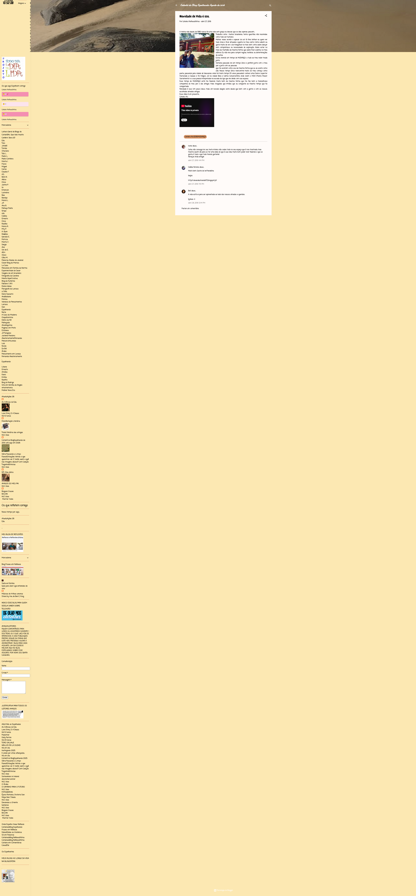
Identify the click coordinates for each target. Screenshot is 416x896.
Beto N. (4, 177)
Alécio (4, 179)
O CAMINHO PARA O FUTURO (13, 787)
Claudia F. (5, 172)
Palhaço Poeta (7, 208)
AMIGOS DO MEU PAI (10, 483)
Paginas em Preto (9, 328)
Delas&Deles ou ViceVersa (12, 832)
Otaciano (5, 151)
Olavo (4, 255)
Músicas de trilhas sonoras (12, 594)
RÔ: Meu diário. (8, 472)
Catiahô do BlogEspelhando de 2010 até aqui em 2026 (13, 441)
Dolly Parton (6, 737)
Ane (3, 247)
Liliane (4, 367)
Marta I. (5, 161)
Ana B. (4, 205)
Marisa (4, 299)
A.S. (3, 174)
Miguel (4, 166)
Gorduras (5, 805)
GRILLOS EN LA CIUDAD (11, 745)
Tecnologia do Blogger (224, 890)
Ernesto (5, 218)
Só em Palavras (8, 835)
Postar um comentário (190, 208)
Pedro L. (5, 156)
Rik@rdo (5, 234)
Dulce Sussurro (7, 294)
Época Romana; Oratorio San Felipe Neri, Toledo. (13, 796)
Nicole (4, 346)
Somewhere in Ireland (10, 776)
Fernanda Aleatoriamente (12, 356)
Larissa (5, 304)
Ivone (190, 146)
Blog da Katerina (8, 281)
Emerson (5, 190)
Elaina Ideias (7, 286)
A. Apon (4, 231)
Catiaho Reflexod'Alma (9, 90)
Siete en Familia (8, 583)
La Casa (5, 265)
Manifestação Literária (11, 421)
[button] (266, 16)
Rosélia (4, 224)
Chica (4, 182)
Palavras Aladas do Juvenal (12, 260)
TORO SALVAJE (8, 742)
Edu (3, 140)
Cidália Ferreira (193, 167)
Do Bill (4, 348)
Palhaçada (6, 322)
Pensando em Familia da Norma (14, 268)
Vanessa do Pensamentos (12, 302)
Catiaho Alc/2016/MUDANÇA (195, 137)
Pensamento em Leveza (11, 354)
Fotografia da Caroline (10, 276)
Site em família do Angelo (12, 385)
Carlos (4, 169)
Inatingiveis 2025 (8, 750)
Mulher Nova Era (8, 390)
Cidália (4, 216)
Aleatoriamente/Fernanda (12, 338)
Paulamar (5, 735)
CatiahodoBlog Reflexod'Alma (13, 837)
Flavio (4, 164)
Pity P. (4, 229)
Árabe (4, 351)
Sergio (4, 244)
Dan (3, 307)
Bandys (4, 198)
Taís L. (4, 153)
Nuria (4, 312)
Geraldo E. (5, 237)
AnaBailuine (6, 296)
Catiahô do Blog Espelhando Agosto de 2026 (202, 5)
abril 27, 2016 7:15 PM (196, 184)
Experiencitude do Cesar (11, 270)
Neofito (4, 380)
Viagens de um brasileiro (11, 273)
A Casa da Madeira (9, 315)
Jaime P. (5, 185)
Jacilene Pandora (8, 335)
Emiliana (5, 330)
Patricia (5, 239)
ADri (3, 252)
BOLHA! (5, 494)
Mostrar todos (7, 499)
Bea (3, 195)
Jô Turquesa (6, 333)
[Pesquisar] (270, 6)
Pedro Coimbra (7, 159)
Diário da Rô (6, 320)
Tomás (4, 148)
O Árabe (5, 784)
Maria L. (5, 200)
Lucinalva (5, 192)
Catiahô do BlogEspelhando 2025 (14, 758)
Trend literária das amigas (12, 432)
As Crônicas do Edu (9, 402)
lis (2, 187)
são (3, 213)
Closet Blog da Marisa (10, 263)
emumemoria (7, 387)
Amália (4, 372)
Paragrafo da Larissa (10, 289)
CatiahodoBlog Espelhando (12, 827)
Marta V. (5, 242)
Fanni (4, 374)
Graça (4, 211)
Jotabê (4, 146)
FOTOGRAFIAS (7, 792)
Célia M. (5, 257)
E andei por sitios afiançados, (13, 753)
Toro (3, 143)
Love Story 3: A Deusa (10, 413)
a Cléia (4, 291)
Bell (189, 191)
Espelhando (6, 309)
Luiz (3, 343)
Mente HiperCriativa (10, 278)
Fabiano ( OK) (7, 283)
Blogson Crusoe (7, 491)
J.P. (3, 203)
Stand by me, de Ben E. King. (13, 596)
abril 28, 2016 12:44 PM (196, 203)
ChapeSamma (7, 317)
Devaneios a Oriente (10, 802)
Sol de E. (5, 250)
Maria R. (5, 226)
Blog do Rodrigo (8, 382)
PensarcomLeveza (9, 341)
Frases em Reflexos (9, 829)
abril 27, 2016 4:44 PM (196, 160)
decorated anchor (8, 779)
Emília (4, 377)
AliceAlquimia (7, 325)
